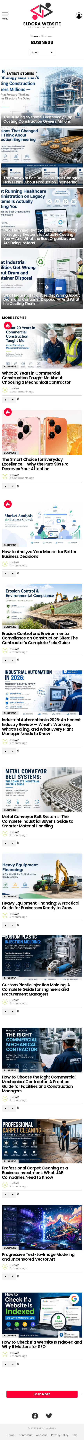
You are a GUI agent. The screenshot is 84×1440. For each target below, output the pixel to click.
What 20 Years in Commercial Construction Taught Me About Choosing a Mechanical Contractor (36, 377)
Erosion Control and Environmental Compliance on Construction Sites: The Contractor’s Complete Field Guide (40, 638)
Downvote (12, 400)
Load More (42, 1394)
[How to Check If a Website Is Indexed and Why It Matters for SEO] (42, 1315)
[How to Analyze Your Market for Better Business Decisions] (42, 524)
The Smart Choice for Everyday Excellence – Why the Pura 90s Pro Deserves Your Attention (35, 464)
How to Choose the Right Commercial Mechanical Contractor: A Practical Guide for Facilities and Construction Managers (38, 1084)
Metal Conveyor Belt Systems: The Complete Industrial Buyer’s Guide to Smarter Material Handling (37, 821)
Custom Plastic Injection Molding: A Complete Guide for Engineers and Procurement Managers (36, 989)
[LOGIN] (79, 15)
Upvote (5, 400)
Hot (8, 325)
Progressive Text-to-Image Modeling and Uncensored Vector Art (38, 1257)
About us (41, 1435)
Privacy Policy (59, 1435)
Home (11, 1435)
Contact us (25, 1435)
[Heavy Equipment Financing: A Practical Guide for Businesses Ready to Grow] (42, 876)
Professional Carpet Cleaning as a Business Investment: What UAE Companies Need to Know (35, 1172)
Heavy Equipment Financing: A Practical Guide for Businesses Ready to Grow (40, 905)
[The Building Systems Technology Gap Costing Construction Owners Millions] (42, 96)
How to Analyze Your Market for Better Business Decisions (39, 554)
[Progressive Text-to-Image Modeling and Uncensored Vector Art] (42, 1227)
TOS (74, 1435)
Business (10, 366)
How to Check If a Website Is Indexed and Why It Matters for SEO (42, 1344)
